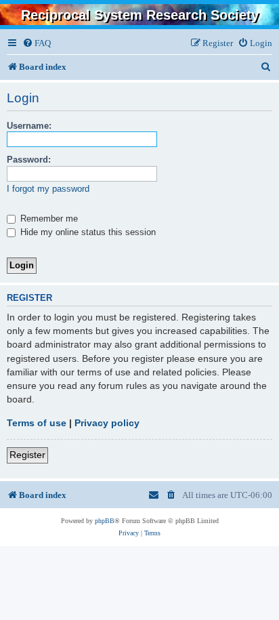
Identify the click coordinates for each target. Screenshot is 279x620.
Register (27, 454)
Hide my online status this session (87, 232)
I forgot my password (48, 189)
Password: (29, 159)
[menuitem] (36, 43)
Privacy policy (107, 422)
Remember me (48, 218)
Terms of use (36, 422)
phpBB (104, 520)
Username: (29, 126)
